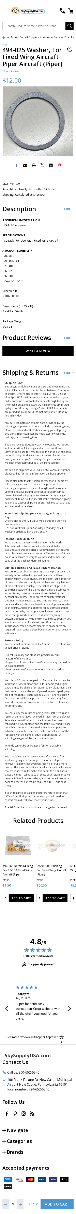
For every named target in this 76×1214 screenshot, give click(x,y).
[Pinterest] (59, 165)
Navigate (17, 1130)
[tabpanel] (18, 867)
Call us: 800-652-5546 (23, 1072)
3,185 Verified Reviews (38, 956)
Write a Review (10, 71)
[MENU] (5, 11)
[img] (38, 949)
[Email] (25, 165)
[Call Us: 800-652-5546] (62, 11)
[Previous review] (6, 1009)
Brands (15, 1152)
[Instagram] (23, 1113)
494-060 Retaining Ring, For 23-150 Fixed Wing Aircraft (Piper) (18, 870)
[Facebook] (16, 165)
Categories (19, 1141)
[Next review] (69, 1009)
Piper (5, 44)
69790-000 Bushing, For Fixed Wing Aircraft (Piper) (51, 870)
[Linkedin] (51, 165)
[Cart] (71, 11)
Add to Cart (57, 1204)
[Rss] (32, 1113)
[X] (42, 165)
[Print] (33, 165)
